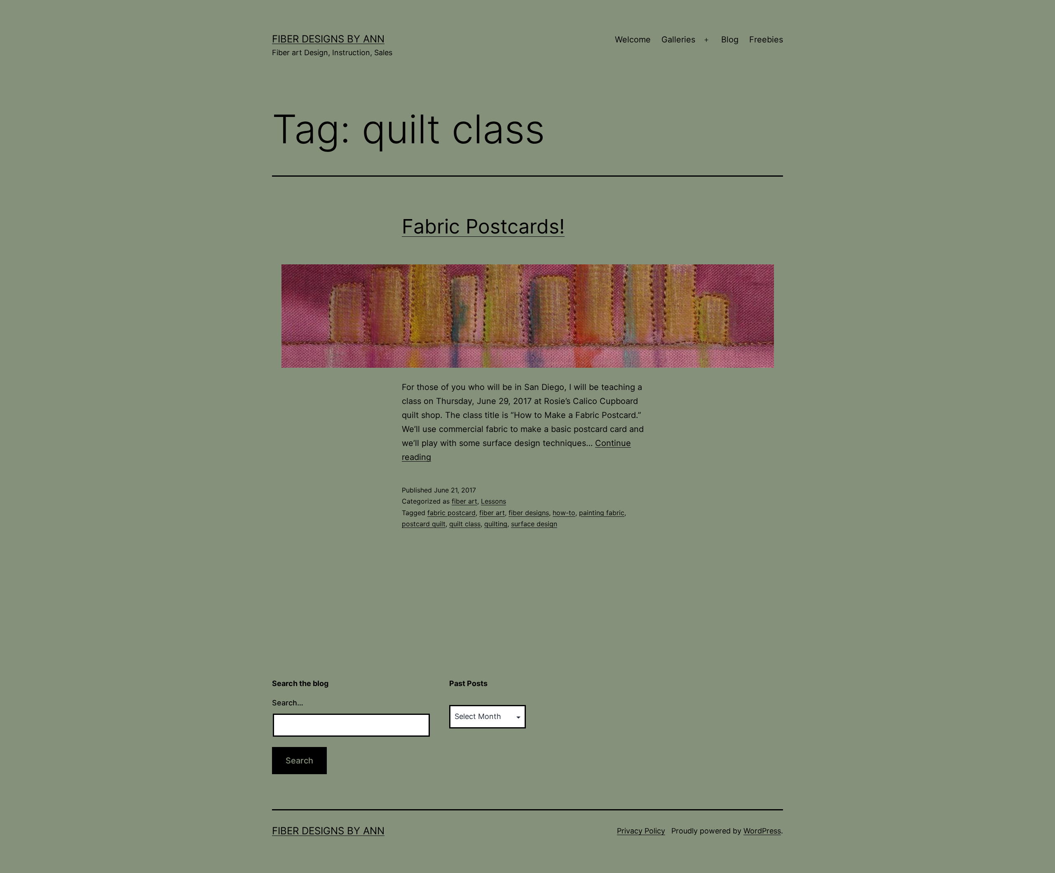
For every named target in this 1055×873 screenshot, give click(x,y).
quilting (495, 524)
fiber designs (529, 513)
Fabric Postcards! (483, 226)
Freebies (766, 39)
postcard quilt (423, 524)
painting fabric (601, 513)
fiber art (464, 501)
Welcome (633, 39)
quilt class (465, 524)
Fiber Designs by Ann (328, 39)
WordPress (762, 830)
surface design (534, 524)
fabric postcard (451, 513)
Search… (287, 702)
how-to (564, 513)
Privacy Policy (641, 830)
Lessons (493, 501)
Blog (729, 39)
